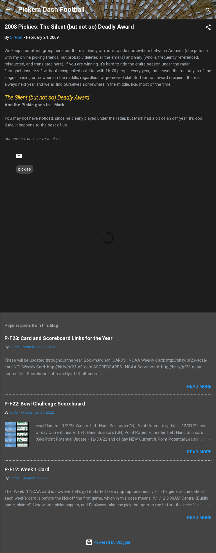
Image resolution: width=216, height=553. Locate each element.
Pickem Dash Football (51, 9)
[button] (208, 28)
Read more (199, 386)
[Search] (208, 11)
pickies (24, 169)
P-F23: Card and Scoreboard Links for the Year (58, 338)
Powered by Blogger (111, 542)
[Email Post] (19, 157)
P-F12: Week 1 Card (27, 469)
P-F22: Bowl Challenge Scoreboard (44, 404)
